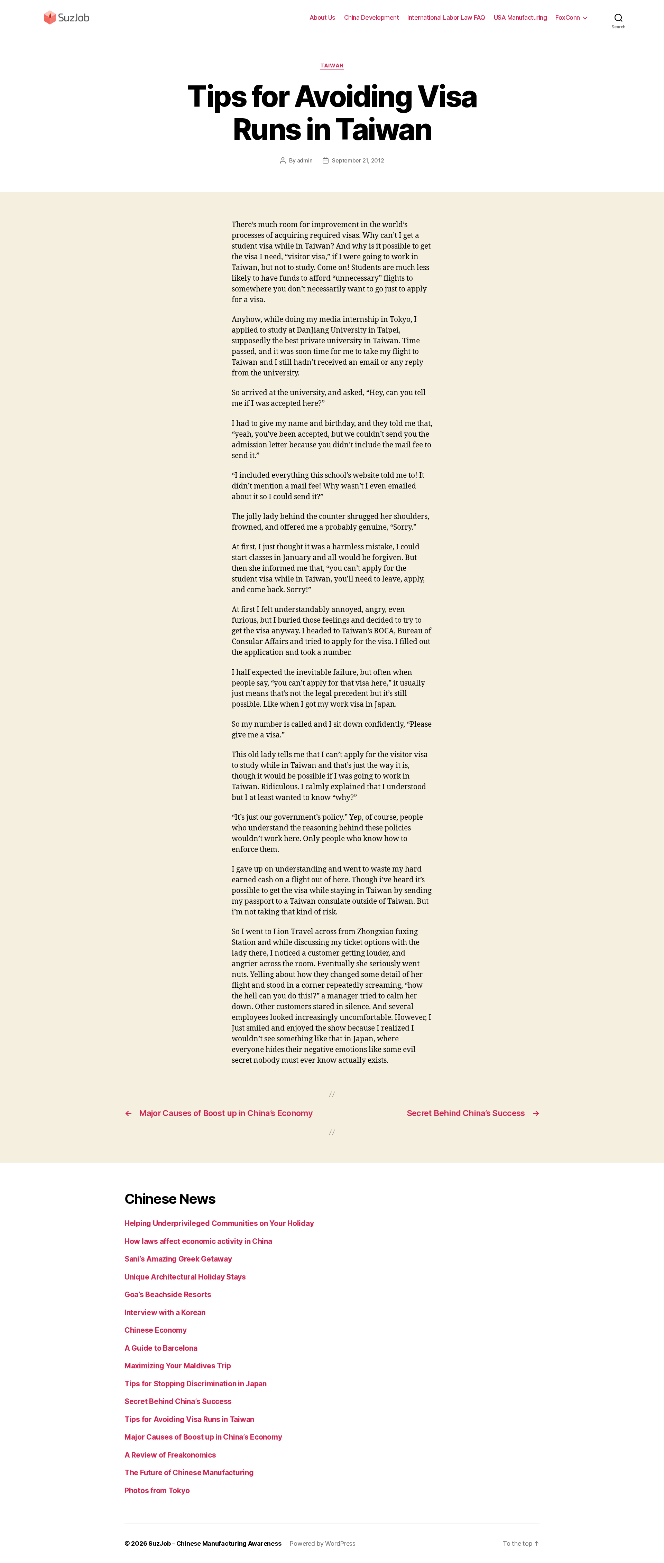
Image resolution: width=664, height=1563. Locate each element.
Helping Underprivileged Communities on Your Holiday (219, 1223)
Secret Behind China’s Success (178, 1401)
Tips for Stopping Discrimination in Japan (195, 1383)
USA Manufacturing (520, 17)
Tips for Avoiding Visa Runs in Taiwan (189, 1419)
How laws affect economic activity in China (198, 1241)
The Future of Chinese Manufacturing (189, 1472)
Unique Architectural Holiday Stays (185, 1277)
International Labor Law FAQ (446, 17)
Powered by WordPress (322, 1543)
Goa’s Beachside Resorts (167, 1294)
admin (305, 160)
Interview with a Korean (164, 1312)
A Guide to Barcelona (160, 1348)
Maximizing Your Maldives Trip (177, 1365)
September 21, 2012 (358, 160)
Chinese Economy (155, 1330)
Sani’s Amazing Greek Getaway (178, 1259)
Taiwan (331, 66)
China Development (371, 17)
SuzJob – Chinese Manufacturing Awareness (214, 1543)
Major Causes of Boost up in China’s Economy (203, 1437)
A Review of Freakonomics (170, 1455)
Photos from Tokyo (157, 1490)
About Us (322, 17)
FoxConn (567, 17)
